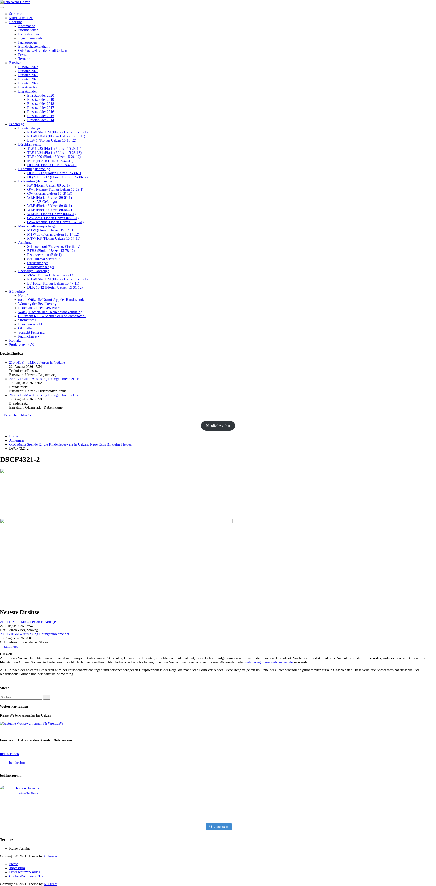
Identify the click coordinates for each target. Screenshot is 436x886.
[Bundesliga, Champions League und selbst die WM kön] (218, 810)
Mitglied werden (218, 425)
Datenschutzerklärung (24, 872)
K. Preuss (50, 856)
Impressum (17, 868)
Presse (13, 864)
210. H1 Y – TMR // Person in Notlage (37, 362)
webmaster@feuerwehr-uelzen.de (269, 662)
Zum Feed (10, 646)
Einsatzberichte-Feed (19, 415)
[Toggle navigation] (2, 7)
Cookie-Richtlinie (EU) (26, 876)
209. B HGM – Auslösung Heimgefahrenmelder (43, 379)
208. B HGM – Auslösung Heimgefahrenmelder (43, 395)
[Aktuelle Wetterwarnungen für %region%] (31, 723)
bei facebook (9, 754)
